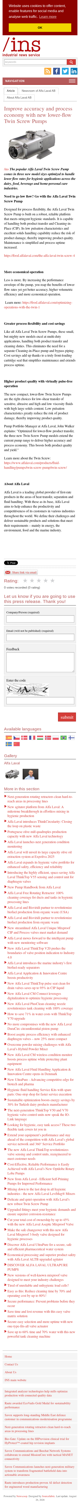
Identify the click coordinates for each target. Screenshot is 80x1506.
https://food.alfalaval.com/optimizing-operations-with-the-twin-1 (38, 304)
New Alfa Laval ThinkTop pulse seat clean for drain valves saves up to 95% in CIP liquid (38, 985)
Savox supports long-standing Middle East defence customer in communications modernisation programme (38, 1417)
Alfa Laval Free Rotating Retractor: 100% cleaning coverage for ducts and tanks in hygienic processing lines (40, 897)
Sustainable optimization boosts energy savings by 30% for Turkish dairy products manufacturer (41, 1102)
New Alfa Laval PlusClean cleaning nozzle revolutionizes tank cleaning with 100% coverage (40, 1005)
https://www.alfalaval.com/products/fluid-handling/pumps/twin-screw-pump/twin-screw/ (35, 465)
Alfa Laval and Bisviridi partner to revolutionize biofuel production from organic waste (39, 919)
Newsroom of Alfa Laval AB (38, 90)
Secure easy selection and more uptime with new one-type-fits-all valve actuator (40, 1323)
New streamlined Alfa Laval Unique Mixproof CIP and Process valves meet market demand (38, 930)
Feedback (12, 649)
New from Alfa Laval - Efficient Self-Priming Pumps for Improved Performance (38, 1181)
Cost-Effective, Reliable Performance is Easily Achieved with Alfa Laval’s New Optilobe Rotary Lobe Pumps (40, 1168)
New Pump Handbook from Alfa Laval (34, 887)
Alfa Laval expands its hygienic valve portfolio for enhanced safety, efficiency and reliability (40, 864)
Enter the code (16, 680)
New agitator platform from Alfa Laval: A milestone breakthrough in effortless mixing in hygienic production (38, 811)
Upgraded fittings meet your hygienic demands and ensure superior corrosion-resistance (41, 1211)
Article (11, 90)
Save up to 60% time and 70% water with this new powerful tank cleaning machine (41, 1334)
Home (8, 1356)
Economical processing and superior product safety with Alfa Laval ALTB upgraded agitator (41, 1256)
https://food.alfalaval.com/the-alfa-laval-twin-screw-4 (39, 255)
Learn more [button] (48, 16)
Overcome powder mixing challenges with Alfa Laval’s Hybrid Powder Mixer (39, 1046)
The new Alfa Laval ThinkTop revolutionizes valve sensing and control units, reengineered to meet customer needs (39, 1154)
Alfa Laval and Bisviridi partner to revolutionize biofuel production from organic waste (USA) (39, 909)
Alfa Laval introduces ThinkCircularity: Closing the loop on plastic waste (39, 823)
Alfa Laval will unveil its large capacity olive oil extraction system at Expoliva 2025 (39, 854)
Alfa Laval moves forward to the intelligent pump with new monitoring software (40, 940)
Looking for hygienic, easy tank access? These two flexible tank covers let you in (41, 1126)
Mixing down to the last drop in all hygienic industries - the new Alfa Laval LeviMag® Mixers (41, 1191)
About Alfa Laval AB (19, 97)
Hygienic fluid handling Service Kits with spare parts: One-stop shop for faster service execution (39, 1091)
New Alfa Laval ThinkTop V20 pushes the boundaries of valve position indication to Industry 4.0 (41, 952)
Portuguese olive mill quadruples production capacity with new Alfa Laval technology (37, 833)
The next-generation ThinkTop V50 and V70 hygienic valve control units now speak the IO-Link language (38, 1114)
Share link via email (24, 572)
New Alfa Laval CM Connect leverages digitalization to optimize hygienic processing (37, 995)
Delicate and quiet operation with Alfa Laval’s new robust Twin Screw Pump (38, 1201)
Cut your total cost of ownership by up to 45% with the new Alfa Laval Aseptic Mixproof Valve (40, 1221)
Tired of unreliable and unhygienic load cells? (38, 1285)
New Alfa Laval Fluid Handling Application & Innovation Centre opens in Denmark (39, 1071)
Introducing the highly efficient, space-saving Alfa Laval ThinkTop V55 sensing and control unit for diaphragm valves (41, 877)
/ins (6, 169)
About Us (10, 1372)
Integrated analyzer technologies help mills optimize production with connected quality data (36, 1393)
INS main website (15, 1380)
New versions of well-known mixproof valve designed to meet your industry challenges (37, 1277)
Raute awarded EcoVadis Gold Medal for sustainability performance (38, 1405)
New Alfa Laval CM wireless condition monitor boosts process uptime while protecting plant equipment (39, 1059)
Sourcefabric (48, 1496)
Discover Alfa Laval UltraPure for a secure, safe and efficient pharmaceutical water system (39, 1246)
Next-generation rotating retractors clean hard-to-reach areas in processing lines (40, 798)
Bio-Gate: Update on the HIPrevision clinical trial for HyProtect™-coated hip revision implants (37, 1441)
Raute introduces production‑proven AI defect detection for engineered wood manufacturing (38, 1485)
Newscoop (21, 1496)
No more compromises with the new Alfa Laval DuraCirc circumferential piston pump (39, 1026)
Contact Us (11, 1364)
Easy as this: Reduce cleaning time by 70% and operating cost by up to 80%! (39, 1293)
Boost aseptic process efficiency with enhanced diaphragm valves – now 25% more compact (39, 1036)
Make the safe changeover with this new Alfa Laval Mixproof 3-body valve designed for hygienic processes (37, 1234)
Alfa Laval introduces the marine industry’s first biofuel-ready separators (39, 965)
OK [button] (40, 27)
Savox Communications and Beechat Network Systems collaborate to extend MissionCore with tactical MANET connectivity (39, 1455)
